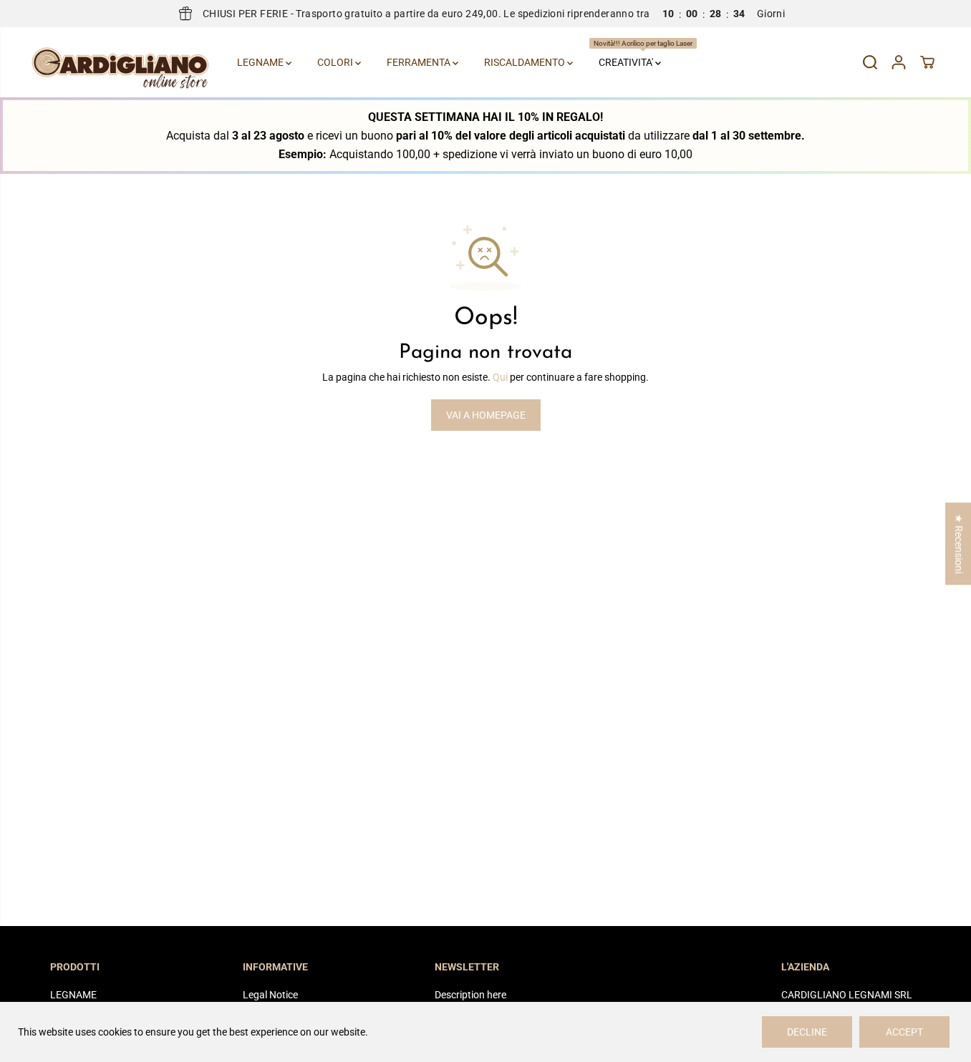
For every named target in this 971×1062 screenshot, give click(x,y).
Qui (500, 377)
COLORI (336, 62)
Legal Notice (270, 994)
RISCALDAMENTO (525, 62)
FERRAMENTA (420, 62)
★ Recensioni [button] (959, 543)
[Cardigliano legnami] (120, 62)
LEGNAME (261, 62)
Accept (904, 1032)
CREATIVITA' (632, 53)
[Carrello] (927, 62)
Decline (807, 1032)
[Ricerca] (870, 62)
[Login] (899, 62)
